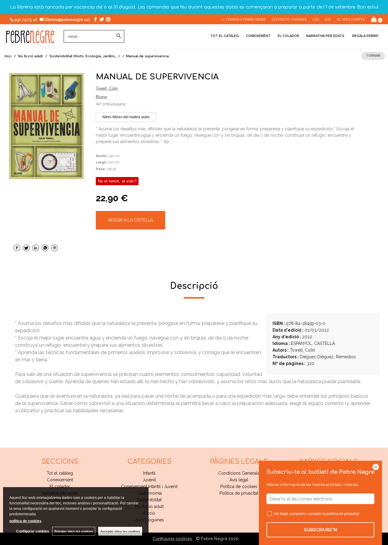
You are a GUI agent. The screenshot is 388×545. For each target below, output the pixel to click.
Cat (328, 20)
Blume (101, 97)
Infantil (149, 473)
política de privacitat (342, 514)
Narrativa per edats (325, 36)
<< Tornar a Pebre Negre (243, 20)
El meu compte (351, 20)
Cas (316, 20)
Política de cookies (238, 486)
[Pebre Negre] (30, 40)
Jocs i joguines (149, 519)
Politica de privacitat (238, 493)
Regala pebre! (365, 36)
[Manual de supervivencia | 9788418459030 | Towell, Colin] (46, 126)
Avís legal (238, 479)
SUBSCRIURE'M (320, 529)
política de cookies (25, 521)
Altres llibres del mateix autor (126, 117)
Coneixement (258, 36)
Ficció (149, 513)
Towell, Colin (107, 88)
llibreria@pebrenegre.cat (68, 20)
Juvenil (149, 479)
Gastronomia (149, 493)
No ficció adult (149, 506)
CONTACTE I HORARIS (289, 20)
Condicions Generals (238, 473)
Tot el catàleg (224, 36)
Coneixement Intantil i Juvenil (149, 486)
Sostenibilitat (149, 499)
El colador (288, 36)
